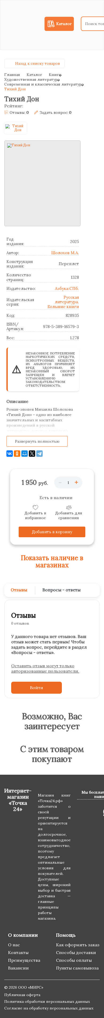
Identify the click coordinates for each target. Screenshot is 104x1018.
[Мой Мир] (24, 453)
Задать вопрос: (55, 112)
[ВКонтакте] (9, 453)
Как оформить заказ (77, 944)
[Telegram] (39, 453)
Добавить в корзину (52, 531)
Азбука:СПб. (67, 288)
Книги (55, 74)
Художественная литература (31, 79)
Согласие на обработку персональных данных (48, 1008)
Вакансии (18, 968)
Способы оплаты (74, 960)
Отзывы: (19, 112)
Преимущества (24, 960)
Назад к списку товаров (37, 63)
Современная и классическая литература (43, 84)
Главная (12, 74)
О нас (14, 944)
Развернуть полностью (37, 441)
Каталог (34, 74)
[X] (32, 453)
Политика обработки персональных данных (47, 1001)
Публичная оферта (22, 994)
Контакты (18, 952)
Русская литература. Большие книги (63, 302)
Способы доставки (76, 952)
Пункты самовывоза (77, 968)
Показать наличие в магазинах (52, 561)
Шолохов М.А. (65, 252)
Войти (36, 687)
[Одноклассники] (17, 453)
